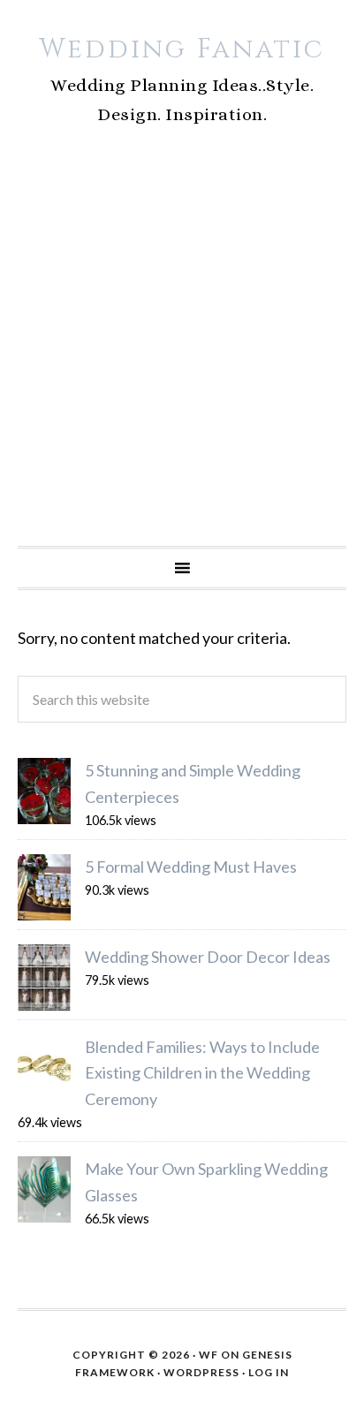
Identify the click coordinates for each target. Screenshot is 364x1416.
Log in (268, 1372)
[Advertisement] (182, 355)
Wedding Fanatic (182, 49)
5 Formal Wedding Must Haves (191, 866)
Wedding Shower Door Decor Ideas (207, 956)
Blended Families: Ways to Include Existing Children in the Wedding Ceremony (202, 1073)
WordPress (201, 1372)
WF (208, 1354)
